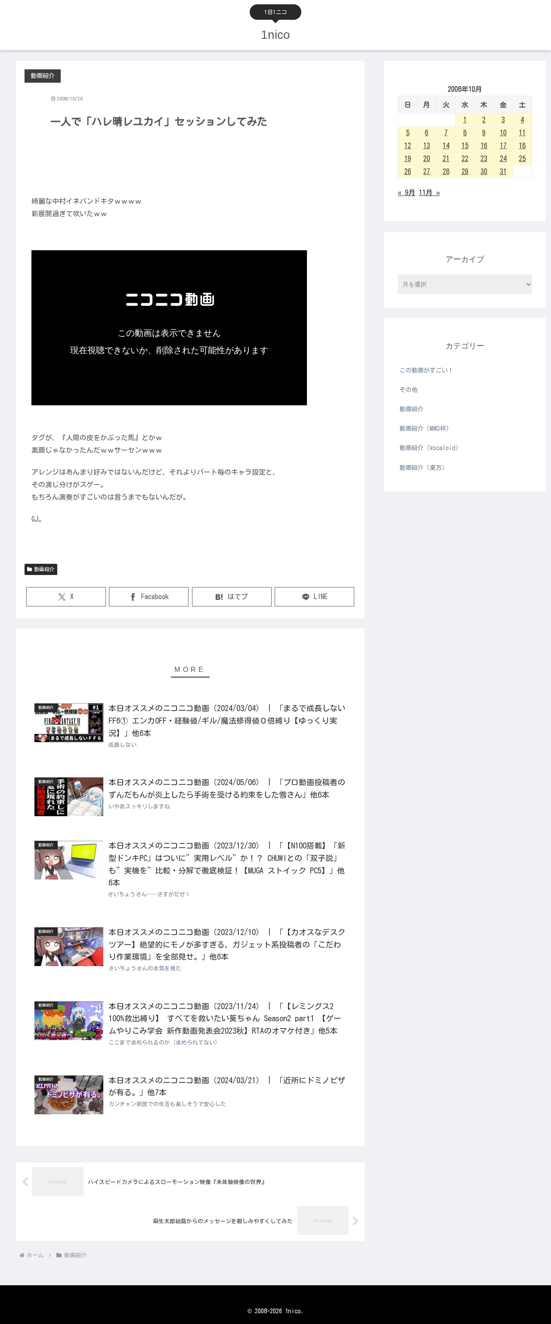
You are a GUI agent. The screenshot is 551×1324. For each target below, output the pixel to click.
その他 (408, 390)
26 (407, 171)
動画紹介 (44, 569)
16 (483, 145)
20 (426, 158)
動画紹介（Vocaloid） (430, 448)
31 (503, 171)
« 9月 (406, 192)
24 (503, 158)
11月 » (429, 192)
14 (446, 145)
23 (483, 158)
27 (426, 171)
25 (522, 158)
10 (503, 132)
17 (503, 145)
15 (464, 145)
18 (522, 145)
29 (464, 171)
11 (522, 132)
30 (483, 171)
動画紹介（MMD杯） (425, 429)
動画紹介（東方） (423, 468)
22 (464, 158)
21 (446, 158)
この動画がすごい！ (426, 370)
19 (407, 158)
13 (426, 145)
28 (446, 171)
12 (407, 145)
